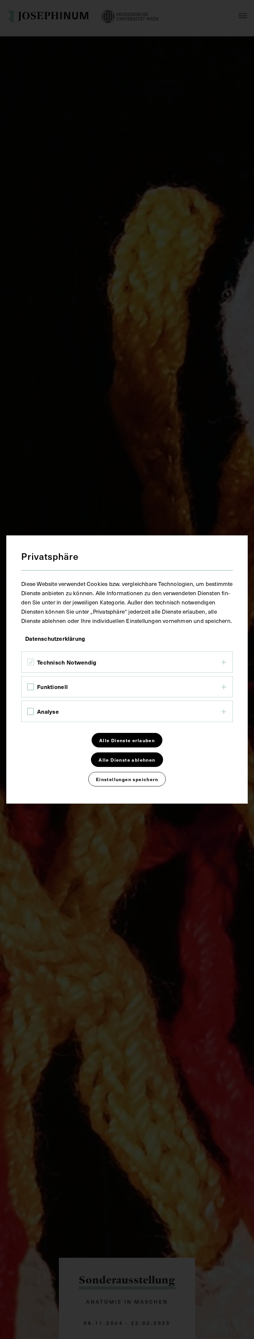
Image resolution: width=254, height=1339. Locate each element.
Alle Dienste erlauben (127, 740)
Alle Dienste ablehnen (127, 759)
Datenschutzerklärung (55, 638)
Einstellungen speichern (127, 779)
